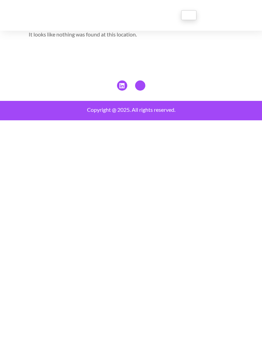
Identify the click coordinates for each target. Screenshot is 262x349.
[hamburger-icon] (188, 15)
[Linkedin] (122, 85)
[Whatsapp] (140, 85)
